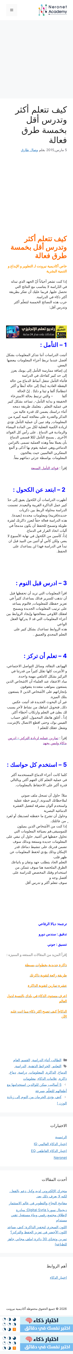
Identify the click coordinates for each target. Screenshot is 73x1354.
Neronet (60, 1158)
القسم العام (21, 1060)
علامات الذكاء (47, 1079)
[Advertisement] (36, 60)
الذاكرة (51, 1072)
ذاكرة (63, 1079)
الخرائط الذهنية (39, 1066)
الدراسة (20, 1066)
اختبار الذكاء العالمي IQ (50, 1144)
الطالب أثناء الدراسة (46, 1060)
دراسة (22, 1072)
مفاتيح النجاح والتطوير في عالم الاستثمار (38, 1203)
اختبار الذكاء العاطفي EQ (49, 1151)
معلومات (29, 1079)
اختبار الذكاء (58, 1278)
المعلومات (36, 1072)
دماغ (13, 1072)
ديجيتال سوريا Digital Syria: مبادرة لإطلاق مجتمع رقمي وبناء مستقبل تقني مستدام (39, 1215)
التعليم (56, 1066)
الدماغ (62, 1072)
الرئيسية (61, 1137)
